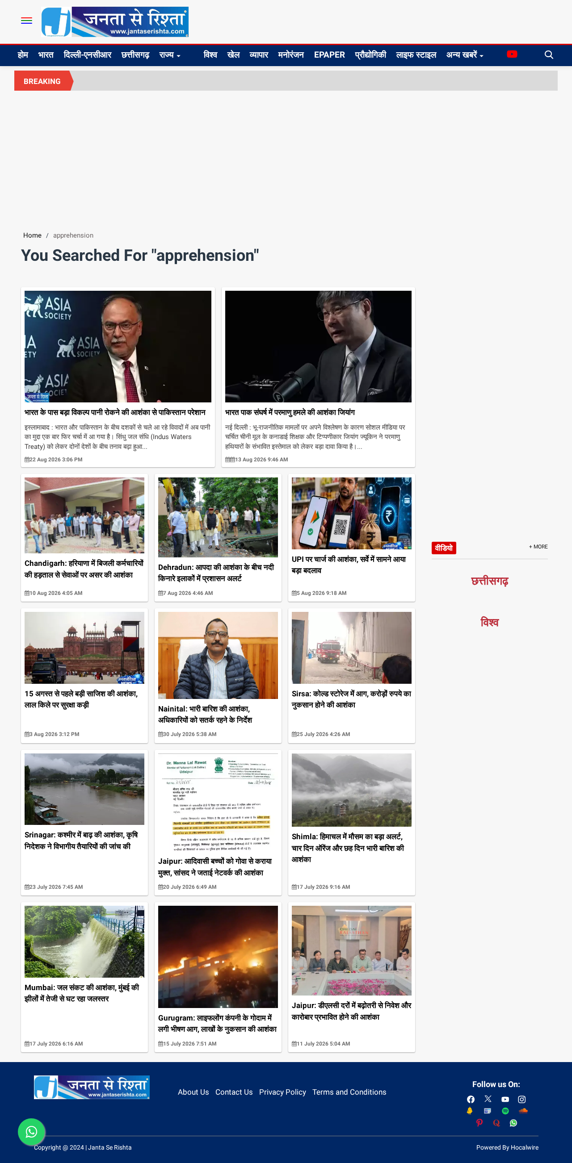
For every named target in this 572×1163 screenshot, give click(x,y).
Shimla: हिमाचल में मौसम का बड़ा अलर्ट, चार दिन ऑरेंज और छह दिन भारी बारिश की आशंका (348, 848)
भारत (46, 55)
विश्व (210, 55)
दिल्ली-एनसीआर (87, 55)
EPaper (329, 55)
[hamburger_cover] (26, 20)
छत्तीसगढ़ (135, 55)
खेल (233, 55)
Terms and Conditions (349, 1092)
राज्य (167, 55)
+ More (538, 547)
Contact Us (234, 1092)
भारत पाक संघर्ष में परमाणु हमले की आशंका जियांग (290, 412)
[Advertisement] (286, 157)
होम (23, 55)
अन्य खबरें (461, 55)
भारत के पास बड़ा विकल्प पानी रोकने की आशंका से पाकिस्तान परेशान (115, 412)
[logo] (115, 21)
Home (32, 235)
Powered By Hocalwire (507, 1147)
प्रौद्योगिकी (370, 55)
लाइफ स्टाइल (416, 55)
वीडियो (444, 548)
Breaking (42, 81)
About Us (193, 1092)
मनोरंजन (291, 55)
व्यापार (259, 55)
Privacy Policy (282, 1092)
